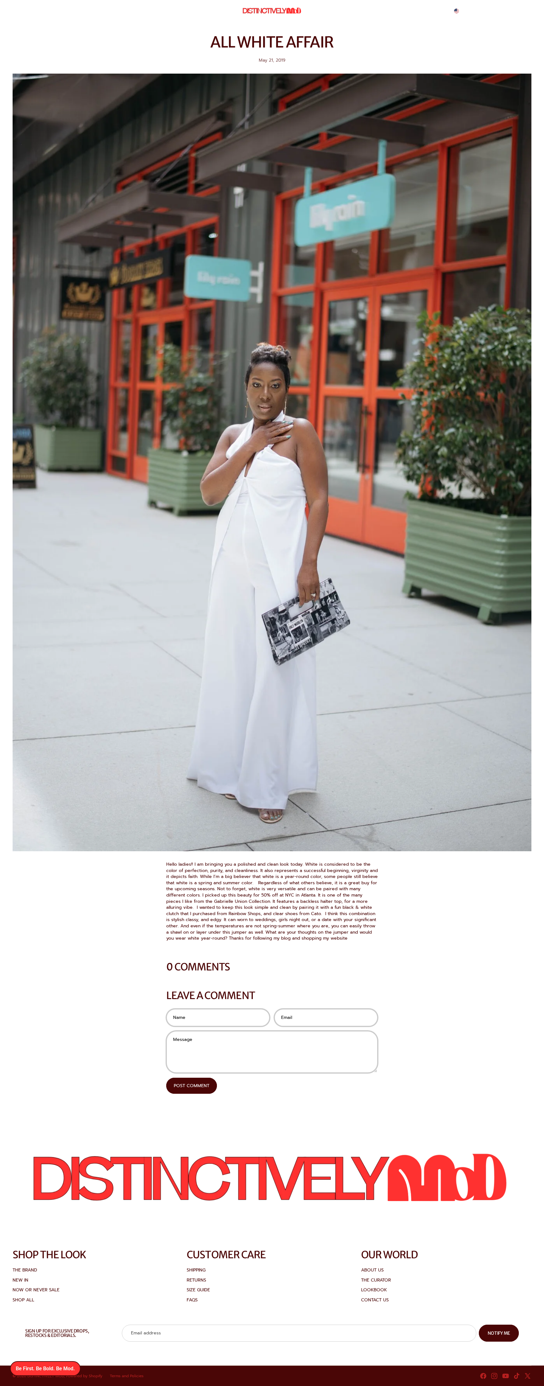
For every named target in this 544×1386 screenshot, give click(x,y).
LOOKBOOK (374, 1290)
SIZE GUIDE (198, 1290)
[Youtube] (505, 1376)
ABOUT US (372, 1270)
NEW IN (20, 1280)
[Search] (497, 11)
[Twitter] (527, 1376)
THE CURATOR (376, 1280)
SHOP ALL (23, 1300)
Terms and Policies (127, 1376)
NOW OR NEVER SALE (36, 1290)
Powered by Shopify (84, 1376)
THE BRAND (25, 1270)
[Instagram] (494, 1376)
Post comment (191, 1085)
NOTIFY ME (499, 1333)
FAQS (192, 1300)
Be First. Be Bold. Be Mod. (45, 1369)
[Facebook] (483, 1376)
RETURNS (196, 1280)
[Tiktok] (516, 1376)
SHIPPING (196, 1270)
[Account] (511, 11)
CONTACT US (375, 1300)
